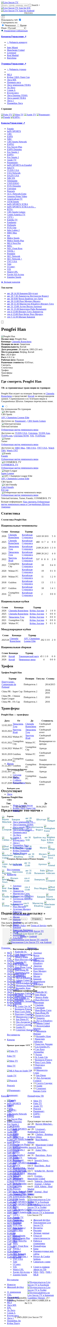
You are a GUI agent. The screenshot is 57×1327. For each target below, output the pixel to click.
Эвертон (17, 901)
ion (14, 1233)
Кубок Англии (37, 610)
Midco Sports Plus (21, 1238)
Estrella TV (18, 1217)
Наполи (17, 919)
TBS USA (31, 448)
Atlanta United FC (24, 980)
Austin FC (21, 1027)
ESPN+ (16, 1152)
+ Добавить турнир (16, 69)
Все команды (13, 1035)
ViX (15, 1267)
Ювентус (17, 912)
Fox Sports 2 (19, 1155)
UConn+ (17, 1264)
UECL (10, 1300)
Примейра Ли (14, 1320)
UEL (9, 1294)
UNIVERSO (19, 1181)
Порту (16, 925)
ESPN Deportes (20, 1147)
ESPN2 (16, 1142)
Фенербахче (19, 935)
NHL (48, 1272)
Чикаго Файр (21, 957)
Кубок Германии (21, 850)
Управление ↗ (18, 36)
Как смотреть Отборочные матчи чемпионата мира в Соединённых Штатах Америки (25, 504)
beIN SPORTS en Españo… (26, 1163)
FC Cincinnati (21, 964)
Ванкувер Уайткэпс (24, 993)
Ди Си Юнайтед (24, 978)
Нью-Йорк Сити (23, 967)
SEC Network (19, 1254)
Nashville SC (21, 951)
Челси (16, 888)
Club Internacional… (24, 954)
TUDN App (44, 433)
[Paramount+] (43, 114)
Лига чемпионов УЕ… (24, 822)
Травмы (5, 375)
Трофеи (5, 370)
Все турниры (13, 869)
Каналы (11, 1039)
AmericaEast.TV (20, 1196)
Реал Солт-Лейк (23, 1011)
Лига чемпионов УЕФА (19, 85)
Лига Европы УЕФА (23, 824)
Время (23, 25)
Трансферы (6, 373)
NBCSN (17, 1176)
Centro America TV (22, 1212)
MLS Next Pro (20, 1241)
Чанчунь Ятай (12, 559)
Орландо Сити (22, 972)
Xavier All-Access (21, 1272)
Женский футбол (15, 1287)
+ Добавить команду (17, 42)
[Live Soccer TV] (9, 2)
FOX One (17, 1225)
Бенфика (17, 922)
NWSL (16, 810)
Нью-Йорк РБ (21, 970)
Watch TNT (12, 450)
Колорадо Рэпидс (23, 1009)
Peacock (17, 1189)
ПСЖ (15, 932)
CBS (15, 1131)
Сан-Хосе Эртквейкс (25, 1001)
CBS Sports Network (23, 1139)
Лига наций (13, 1297)
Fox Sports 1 (19, 1150)
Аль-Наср (18, 938)
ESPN (16, 1134)
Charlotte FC (21, 962)
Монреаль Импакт (25, 985)
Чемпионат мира (27, 659)
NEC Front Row (20, 1246)
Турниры (6, 63)
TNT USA (18, 1259)
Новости (11, 1284)
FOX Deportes (20, 1183)
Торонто (20, 975)
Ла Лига (17, 835)
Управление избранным (15, 31)
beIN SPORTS (20, 1129)
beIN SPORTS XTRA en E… (27, 1204)
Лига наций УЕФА (22, 827)
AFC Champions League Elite (15, 417)
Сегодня (17, 775)
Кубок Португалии (22, 848)
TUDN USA (19, 1168)
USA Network (19, 1170)
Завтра (16, 777)
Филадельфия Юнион (27, 983)
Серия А (17, 837)
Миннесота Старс (25, 1017)
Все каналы (13, 1279)
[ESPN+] (15, 117)
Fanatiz (16, 1126)
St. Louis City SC (23, 1006)
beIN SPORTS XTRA (23, 1202)
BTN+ (16, 1207)
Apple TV (17, 1157)
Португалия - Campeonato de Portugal (9, 684)
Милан (16, 917)
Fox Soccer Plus (20, 1144)
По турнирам (24, 409)
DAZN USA (19, 1173)
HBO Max (18, 1230)
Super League (7, 473)
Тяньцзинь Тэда (16, 617)
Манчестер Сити (21, 893)
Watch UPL (18, 1269)
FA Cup (4, 490)
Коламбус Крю (23, 988)
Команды (11, 874)
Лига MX (17, 864)
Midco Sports (19, 1235)
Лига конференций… (23, 830)
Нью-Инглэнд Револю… (27, 959)
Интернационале (21, 914)
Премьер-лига (20, 832)
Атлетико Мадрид (22, 909)
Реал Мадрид (19, 906)
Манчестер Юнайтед (23, 896)
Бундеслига (18, 840)
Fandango (17, 1220)
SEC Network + (20, 1256)
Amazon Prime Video (23, 1194)
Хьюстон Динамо (23, 996)
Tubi (15, 1261)
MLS (9, 1302)
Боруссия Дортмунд (23, 930)
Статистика (7, 367)
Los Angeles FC (22, 998)
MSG (15, 1243)
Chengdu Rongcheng (21, 341)
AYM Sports (19, 1199)
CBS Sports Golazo (22, 1209)
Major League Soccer (23, 805)
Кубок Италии (20, 853)
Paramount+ (18, 1160)
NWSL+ (17, 1248)
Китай (31, 396)
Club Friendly (7, 487)
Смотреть (6, 365)
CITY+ (16, 1215)
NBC (15, 1136)
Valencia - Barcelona (44, 1181)
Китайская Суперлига (27, 536)
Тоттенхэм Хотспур (22, 899)
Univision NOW (21, 436)
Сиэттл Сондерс (24, 1024)
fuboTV (16, 1165)
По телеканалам (9, 409)
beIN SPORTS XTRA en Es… (21, 207)
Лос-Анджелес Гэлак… (27, 1022)
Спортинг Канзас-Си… (27, 1030)
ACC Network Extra (22, 1191)
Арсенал (17, 886)
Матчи (10, 763)
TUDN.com (6, 436)
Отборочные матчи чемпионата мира (19, 429)
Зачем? (48, 919)
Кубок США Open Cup (24, 808)
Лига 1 (16, 843)
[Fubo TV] (6, 114)
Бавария (17, 927)
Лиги (9, 794)
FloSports (17, 1222)
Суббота (17, 780)
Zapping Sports (20, 1274)
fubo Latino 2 (19, 1228)
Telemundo (18, 1178)
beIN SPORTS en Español (19, 165)
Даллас (18, 1004)
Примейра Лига (21, 845)
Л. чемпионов (14, 1292)
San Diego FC (22, 1019)
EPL (9, 1307)
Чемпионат (10, 25)
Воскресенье (19, 783)
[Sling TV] (18, 114)
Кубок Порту (13, 1323)
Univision (17, 1186)
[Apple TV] (30, 114)
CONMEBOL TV (9, 464)
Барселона (18, 904)
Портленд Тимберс (24, 1014)
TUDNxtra (40, 436)
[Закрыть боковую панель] (2, 322)
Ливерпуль (18, 891)
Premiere (17, 1251)
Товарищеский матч (29, 656)
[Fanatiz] (5, 117)
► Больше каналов (10, 282)
